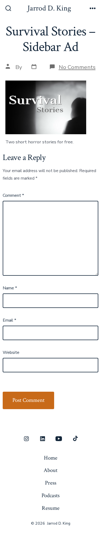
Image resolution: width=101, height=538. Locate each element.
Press (50, 482)
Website (11, 352)
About (50, 470)
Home (50, 457)
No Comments (77, 67)
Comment (13, 195)
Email (9, 320)
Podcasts (50, 495)
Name (10, 288)
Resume (51, 508)
